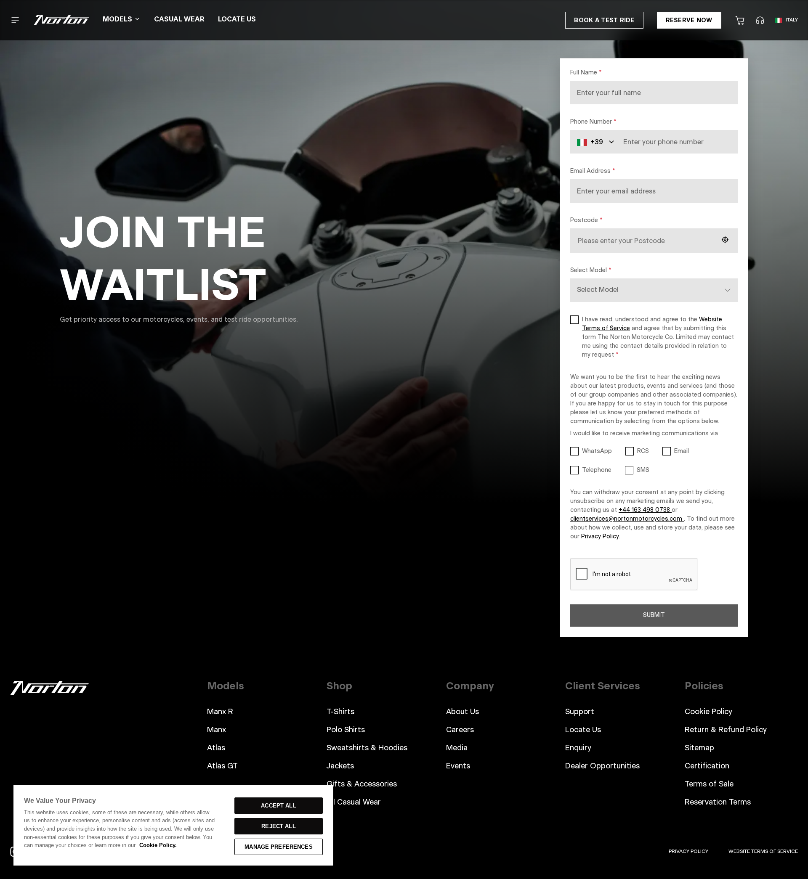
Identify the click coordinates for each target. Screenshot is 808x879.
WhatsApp (597, 451)
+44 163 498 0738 (645, 510)
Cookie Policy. (158, 845)
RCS (643, 451)
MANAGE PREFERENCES (278, 847)
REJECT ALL (278, 826)
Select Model (590, 270)
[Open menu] (15, 20)
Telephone (596, 470)
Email (681, 451)
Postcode (586, 220)
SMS (643, 470)
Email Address (592, 171)
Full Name (585, 73)
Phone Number (593, 122)
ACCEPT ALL (278, 805)
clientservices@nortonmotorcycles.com (627, 519)
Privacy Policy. (600, 537)
